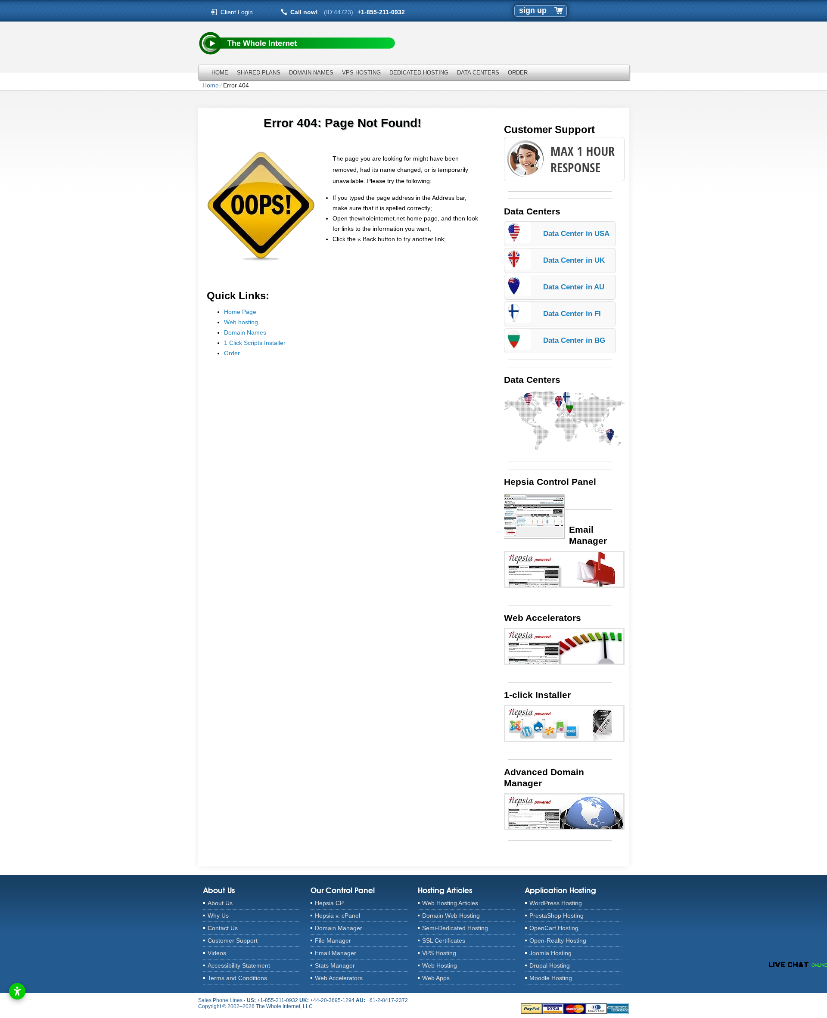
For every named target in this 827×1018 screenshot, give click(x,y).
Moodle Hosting (550, 978)
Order (518, 72)
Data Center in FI (572, 314)
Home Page (240, 311)
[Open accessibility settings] (17, 991)
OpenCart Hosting (553, 928)
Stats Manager (335, 965)
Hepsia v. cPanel (337, 915)
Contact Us (223, 928)
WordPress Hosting (555, 903)
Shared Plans (258, 72)
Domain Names (311, 72)
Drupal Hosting (549, 965)
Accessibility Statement (239, 965)
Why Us (218, 915)
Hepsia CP (329, 903)
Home (219, 72)
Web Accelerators (339, 978)
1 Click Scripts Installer (255, 342)
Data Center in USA (576, 234)
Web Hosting (439, 965)
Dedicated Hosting (418, 72)
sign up (533, 10)
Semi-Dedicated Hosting (455, 928)
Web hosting (241, 322)
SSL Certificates (443, 940)
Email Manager (335, 953)
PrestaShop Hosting (556, 915)
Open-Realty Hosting (557, 940)
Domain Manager (338, 928)
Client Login (237, 12)
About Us (220, 903)
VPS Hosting (361, 72)
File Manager (333, 940)
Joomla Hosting (550, 953)
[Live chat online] (798, 964)
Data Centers (478, 72)
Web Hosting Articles (450, 903)
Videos (217, 953)
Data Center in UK (574, 260)
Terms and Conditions (237, 978)
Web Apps (436, 978)
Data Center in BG (574, 340)
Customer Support (233, 940)
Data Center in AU (573, 287)
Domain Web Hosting (451, 915)
